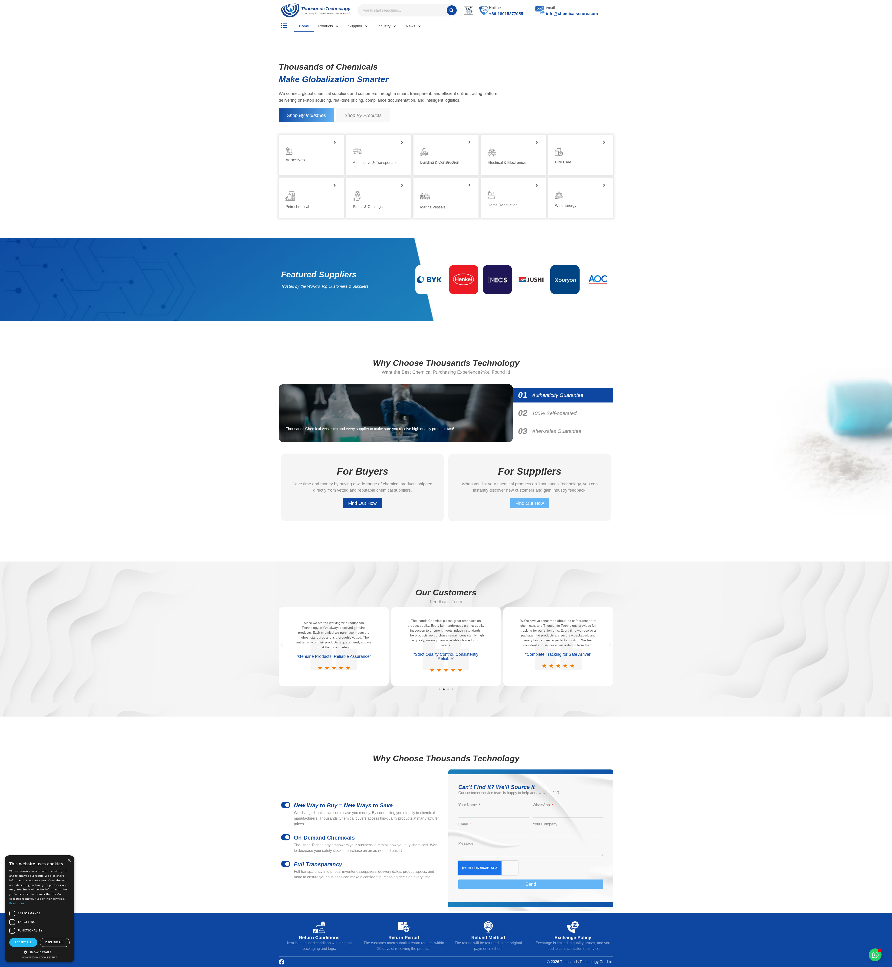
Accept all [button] (23, 942)
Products (325, 26)
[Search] (452, 10)
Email (463, 824)
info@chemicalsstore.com (572, 13)
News (410, 26)
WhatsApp (542, 805)
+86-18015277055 (506, 13)
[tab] (306, 115)
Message (465, 843)
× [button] (69, 860)
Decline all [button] (54, 942)
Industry (383, 26)
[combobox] (402, 10)
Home (304, 26)
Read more (16, 903)
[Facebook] (281, 962)
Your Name (468, 805)
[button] (282, 645)
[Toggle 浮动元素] (875, 954)
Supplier (355, 26)
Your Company (545, 824)
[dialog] (39, 908)
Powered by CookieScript (39, 957)
